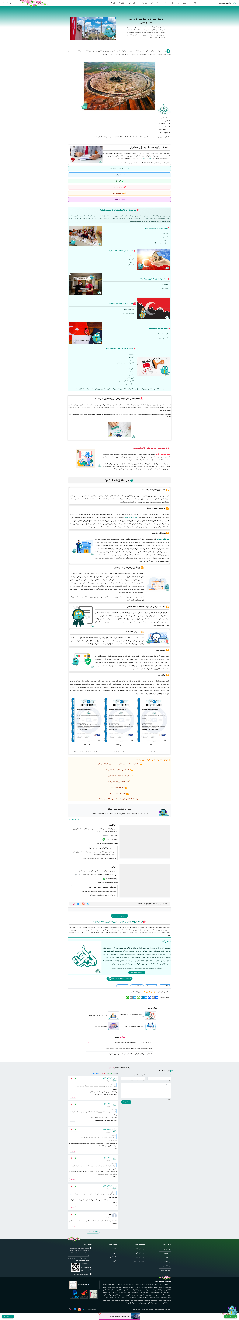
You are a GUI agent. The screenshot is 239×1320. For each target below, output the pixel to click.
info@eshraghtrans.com (81, 1274)
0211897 (85, 1264)
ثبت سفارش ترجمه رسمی (136, 972)
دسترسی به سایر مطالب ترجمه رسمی (121, 978)
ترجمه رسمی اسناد (147, 159)
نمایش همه (93, 1232)
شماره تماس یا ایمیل (139, 1075)
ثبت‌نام (4, 3)
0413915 (85, 1267)
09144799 (85, 1270)
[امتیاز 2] (152, 992)
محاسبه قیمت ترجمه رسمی (119, 916)
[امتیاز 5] (145, 992)
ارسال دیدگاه (126, 1102)
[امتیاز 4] (147, 992)
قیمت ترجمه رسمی (136, 986)
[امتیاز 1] (154, 992)
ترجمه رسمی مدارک (150, 986)
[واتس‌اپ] (104, 839)
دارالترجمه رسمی (164, 986)
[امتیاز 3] (150, 992)
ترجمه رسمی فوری (122, 986)
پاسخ (73, 1097)
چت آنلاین (73, 819)
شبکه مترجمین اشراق (225, 3)
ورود (9, 3)
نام (170, 1075)
